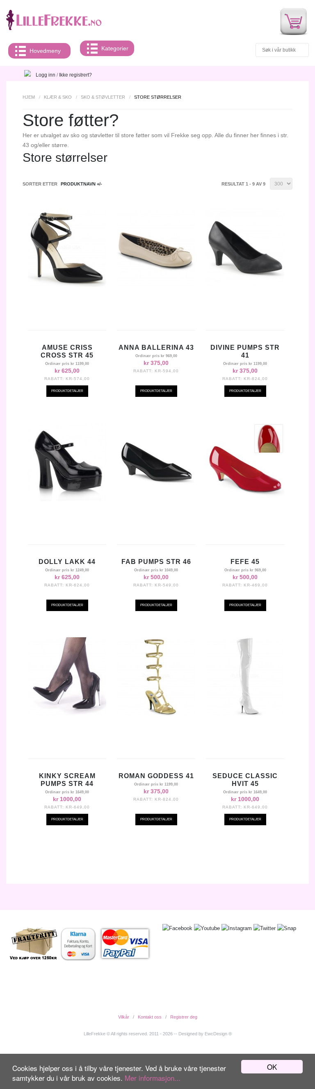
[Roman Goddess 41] (156, 713)
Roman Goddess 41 (156, 775)
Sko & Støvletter (103, 97)
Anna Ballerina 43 (156, 347)
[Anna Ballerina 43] (156, 285)
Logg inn (45, 75)
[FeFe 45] (245, 499)
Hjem (29, 97)
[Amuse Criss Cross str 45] (67, 285)
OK (272, 1067)
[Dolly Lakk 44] (67, 499)
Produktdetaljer (67, 391)
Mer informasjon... (152, 1078)
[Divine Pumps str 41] (245, 285)
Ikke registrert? (75, 75)
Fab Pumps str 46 (156, 561)
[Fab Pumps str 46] (156, 499)
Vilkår (123, 1016)
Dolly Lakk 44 (67, 561)
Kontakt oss (150, 1016)
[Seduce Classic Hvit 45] (245, 713)
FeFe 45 (245, 561)
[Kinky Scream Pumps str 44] (67, 713)
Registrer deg (183, 1016)
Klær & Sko (58, 97)
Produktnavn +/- (81, 183)
